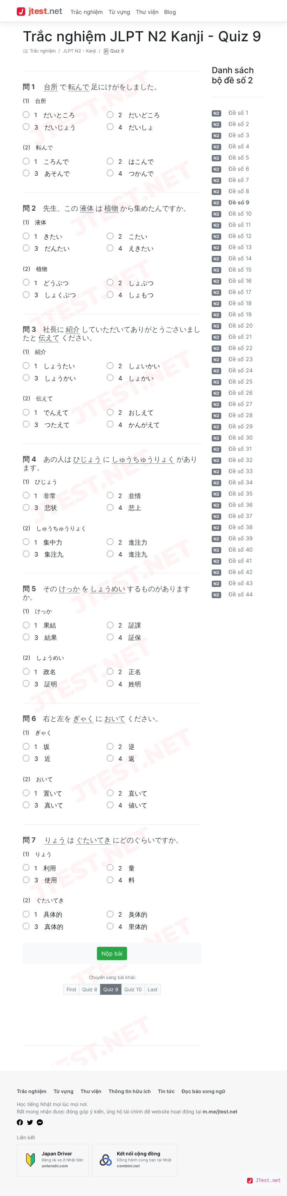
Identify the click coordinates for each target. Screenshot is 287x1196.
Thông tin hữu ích (129, 1091)
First (71, 989)
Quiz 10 (133, 989)
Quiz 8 (89, 989)
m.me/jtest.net (220, 1111)
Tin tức (166, 1091)
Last (153, 989)
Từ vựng (119, 11)
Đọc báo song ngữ (203, 1091)
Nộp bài (112, 953)
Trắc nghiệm (86, 11)
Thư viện (147, 11)
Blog (170, 11)
